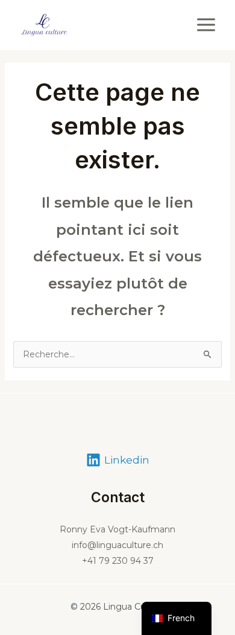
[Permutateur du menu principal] (206, 24)
